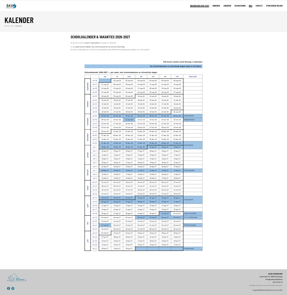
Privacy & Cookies (277, 290)
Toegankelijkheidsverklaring (261, 290)
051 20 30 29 (278, 282)
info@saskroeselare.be (274, 279)
